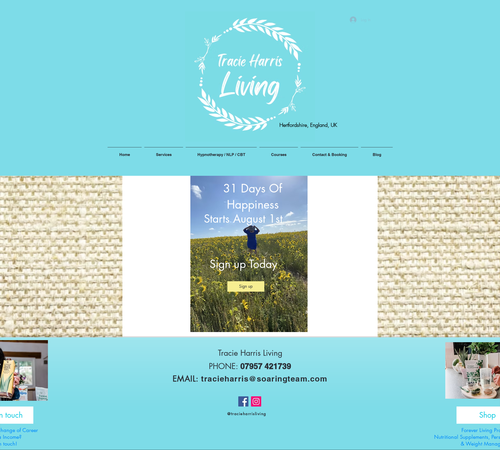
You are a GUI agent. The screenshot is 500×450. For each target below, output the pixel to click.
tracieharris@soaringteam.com (264, 378)
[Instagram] (256, 401)
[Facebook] (243, 401)
